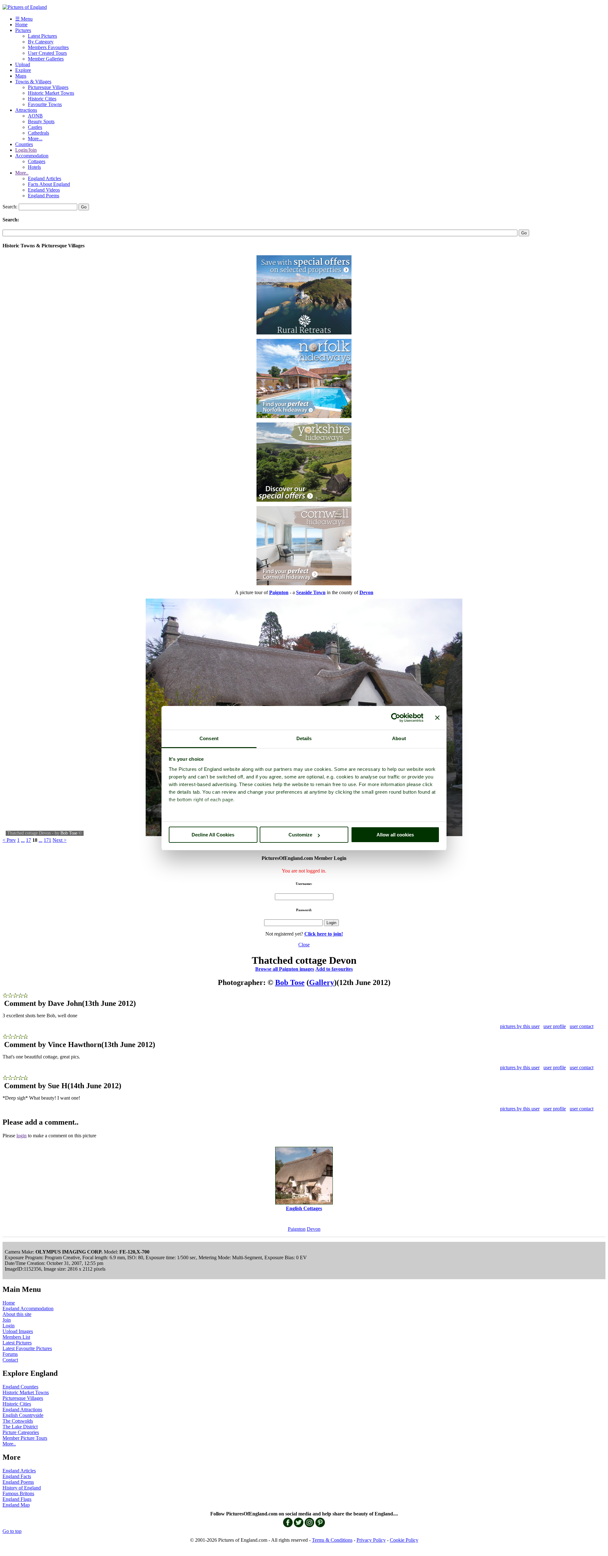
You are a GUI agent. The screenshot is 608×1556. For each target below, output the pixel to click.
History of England (22, 1487)
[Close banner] (437, 717)
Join (7, 1320)
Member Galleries (46, 58)
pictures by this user (520, 1026)
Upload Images (18, 1331)
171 (47, 840)
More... (35, 138)
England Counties (20, 1386)
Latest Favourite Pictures (27, 1348)
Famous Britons (18, 1493)
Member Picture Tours (25, 1438)
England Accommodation (28, 1308)
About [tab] (399, 738)
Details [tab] (304, 738)
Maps (20, 76)
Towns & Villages (33, 81)
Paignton (297, 1229)
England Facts (17, 1476)
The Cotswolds (18, 1421)
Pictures (23, 30)
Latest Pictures (42, 36)
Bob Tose (68, 833)
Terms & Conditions (332, 1540)
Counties (24, 144)
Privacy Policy (371, 1540)
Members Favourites (48, 47)
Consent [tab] (209, 738)
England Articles (44, 178)
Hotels (34, 167)
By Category (41, 41)
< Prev (9, 840)
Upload (22, 64)
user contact (581, 1026)
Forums (10, 1354)
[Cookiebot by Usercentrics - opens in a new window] (395, 717)
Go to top (12, 1531)
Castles (35, 127)
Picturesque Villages (48, 87)
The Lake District (20, 1426)
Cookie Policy (404, 1540)
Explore (23, 70)
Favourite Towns (45, 104)
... (23, 840)
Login (9, 1325)
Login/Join (26, 150)
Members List (16, 1337)
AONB (35, 115)
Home (21, 24)
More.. (21, 172)
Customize (300, 834)
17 (28, 840)
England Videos (44, 190)
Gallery (321, 982)
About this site (17, 1314)
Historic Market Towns (51, 93)
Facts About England (49, 184)
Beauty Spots (41, 121)
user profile (554, 1026)
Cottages (36, 161)
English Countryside (23, 1415)
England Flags (17, 1499)
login (21, 1135)
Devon (313, 1229)
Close (304, 944)
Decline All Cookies (213, 834)
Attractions (26, 110)
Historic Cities (42, 98)
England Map (16, 1505)
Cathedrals (38, 133)
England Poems (43, 195)
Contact (10, 1359)
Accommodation (31, 155)
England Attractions (22, 1409)
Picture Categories (21, 1432)
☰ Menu (24, 19)
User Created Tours (47, 53)
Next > (59, 840)
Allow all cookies (395, 834)
